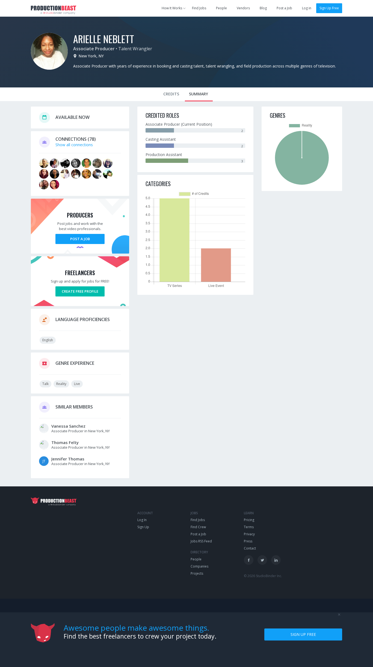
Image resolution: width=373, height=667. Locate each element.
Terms (249, 527)
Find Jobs (199, 8)
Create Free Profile (80, 291)
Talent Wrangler (135, 49)
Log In (142, 520)
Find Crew (198, 527)
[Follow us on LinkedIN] (276, 560)
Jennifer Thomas (67, 459)
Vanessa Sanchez (68, 426)
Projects (197, 573)
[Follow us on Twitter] (262, 560)
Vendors (243, 8)
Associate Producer (94, 49)
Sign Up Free (329, 8)
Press (248, 541)
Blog (263, 8)
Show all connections (74, 144)
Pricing (249, 520)
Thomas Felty (65, 442)
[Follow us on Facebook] (248, 560)
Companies (199, 566)
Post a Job (284, 8)
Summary (198, 93)
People (221, 8)
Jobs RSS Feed (201, 541)
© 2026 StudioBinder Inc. (263, 576)
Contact (250, 548)
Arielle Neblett (103, 38)
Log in (306, 8)
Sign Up (143, 527)
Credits (171, 93)
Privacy (249, 534)
